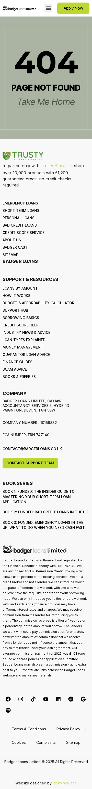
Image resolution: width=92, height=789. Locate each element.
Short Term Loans (21, 210)
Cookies (19, 742)
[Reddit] (70, 699)
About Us (12, 240)
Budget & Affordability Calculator (38, 303)
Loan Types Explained (24, 340)
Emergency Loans (20, 203)
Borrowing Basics (21, 317)
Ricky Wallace (65, 783)
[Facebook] (8, 699)
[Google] (83, 699)
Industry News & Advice (26, 332)
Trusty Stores (54, 165)
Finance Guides (17, 362)
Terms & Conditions (29, 729)
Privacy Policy (68, 729)
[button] (48, 8)
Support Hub (15, 310)
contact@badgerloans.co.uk (32, 449)
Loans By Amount (20, 288)
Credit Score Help (21, 325)
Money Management (23, 347)
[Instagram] (20, 699)
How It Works (16, 295)
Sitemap (10, 255)
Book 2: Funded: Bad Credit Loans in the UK (45, 512)
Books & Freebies (19, 376)
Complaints (46, 742)
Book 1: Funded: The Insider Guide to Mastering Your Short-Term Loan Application (39, 496)
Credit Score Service (23, 232)
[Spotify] (8, 710)
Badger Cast (15, 247)
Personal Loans (18, 218)
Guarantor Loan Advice (26, 354)
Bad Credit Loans (20, 225)
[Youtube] (45, 699)
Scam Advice (15, 369)
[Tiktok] (33, 699)
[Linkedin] (58, 699)
